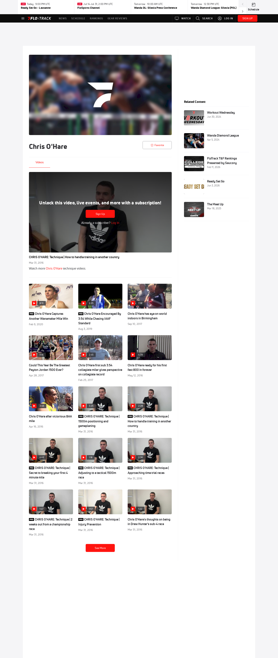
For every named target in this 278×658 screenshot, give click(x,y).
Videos (40, 162)
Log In (114, 223)
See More (100, 548)
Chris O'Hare (54, 268)
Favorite (159, 145)
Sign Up (100, 214)
